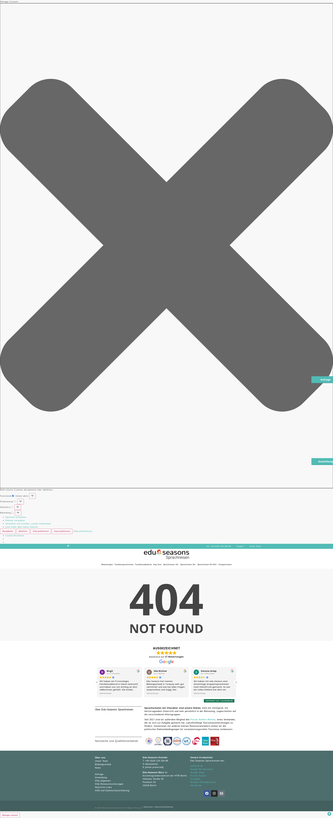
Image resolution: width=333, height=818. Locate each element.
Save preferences (62, 531)
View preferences (41, 531)
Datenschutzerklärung (117, 790)
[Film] (221, 793)
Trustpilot (195, 779)
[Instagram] (214, 793)
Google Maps (197, 772)
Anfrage (99, 774)
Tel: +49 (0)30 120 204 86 (218, 546)
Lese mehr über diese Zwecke (21, 527)
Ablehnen (22, 531)
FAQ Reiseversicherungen (109, 784)
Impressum (148, 807)
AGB (98, 790)
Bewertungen (107, 564)
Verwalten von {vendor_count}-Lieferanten (28, 523)
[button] (166, 245)
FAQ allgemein (103, 781)
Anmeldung (101, 777)
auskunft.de (196, 766)
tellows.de (195, 785)
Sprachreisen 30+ (188, 564)
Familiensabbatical (143, 564)
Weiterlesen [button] (106, 693)
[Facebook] (207, 793)
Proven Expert (198, 775)
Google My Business (201, 769)
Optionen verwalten (15, 517)
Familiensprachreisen (123, 564)
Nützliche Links (103, 787)
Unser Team (255, 546)
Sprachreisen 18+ (171, 564)
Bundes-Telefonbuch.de (203, 782)
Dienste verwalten (15, 520)
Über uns (100, 757)
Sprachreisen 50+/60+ (207, 564)
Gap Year (157, 564)
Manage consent (10, 815)
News (98, 768)
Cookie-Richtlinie (14, 535)
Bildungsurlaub (103, 764)
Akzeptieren (7, 531)
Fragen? (240, 546)
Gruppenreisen (225, 564)
